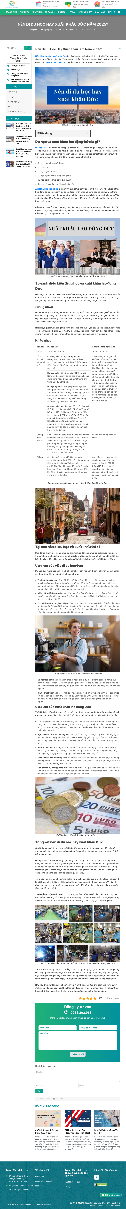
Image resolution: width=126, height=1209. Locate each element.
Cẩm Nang (100, 12)
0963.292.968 (81, 1012)
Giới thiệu (39, 1176)
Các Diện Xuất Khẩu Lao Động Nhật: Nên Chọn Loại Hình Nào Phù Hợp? (24, 127)
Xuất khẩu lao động (73, 1182)
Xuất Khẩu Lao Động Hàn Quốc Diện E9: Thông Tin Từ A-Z (24, 164)
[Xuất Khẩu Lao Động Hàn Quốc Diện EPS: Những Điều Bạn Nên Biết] (10, 153)
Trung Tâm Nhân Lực (56, 62)
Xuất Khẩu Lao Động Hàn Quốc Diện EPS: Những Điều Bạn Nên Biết (24, 152)
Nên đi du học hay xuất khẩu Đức (51, 56)
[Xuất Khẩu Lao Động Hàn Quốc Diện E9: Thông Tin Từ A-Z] (10, 166)
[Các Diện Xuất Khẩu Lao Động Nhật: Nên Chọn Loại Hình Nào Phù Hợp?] (10, 128)
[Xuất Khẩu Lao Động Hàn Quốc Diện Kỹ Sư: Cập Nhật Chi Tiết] (10, 141)
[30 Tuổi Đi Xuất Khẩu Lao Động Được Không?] (48, 1126)
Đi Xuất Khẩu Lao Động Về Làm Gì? (106, 1131)
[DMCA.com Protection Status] (100, 1185)
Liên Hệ (111, 12)
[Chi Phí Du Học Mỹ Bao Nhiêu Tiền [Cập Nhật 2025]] (78, 1126)
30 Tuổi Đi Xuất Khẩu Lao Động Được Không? (46, 1131)
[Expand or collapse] (87, 133)
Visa (72, 12)
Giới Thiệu (24, 12)
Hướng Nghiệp (85, 12)
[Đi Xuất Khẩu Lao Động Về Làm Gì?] (107, 1126)
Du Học (61, 12)
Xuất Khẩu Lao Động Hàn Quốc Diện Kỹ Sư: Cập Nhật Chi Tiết (24, 140)
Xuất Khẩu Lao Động (42, 12)
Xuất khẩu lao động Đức (46, 189)
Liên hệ (38, 1186)
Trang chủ (11, 12)
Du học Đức (41, 147)
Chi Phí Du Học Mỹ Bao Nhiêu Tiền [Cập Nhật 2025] (77, 1131)
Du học (68, 1186)
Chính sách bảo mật (43, 1181)
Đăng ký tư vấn (112, 1195)
